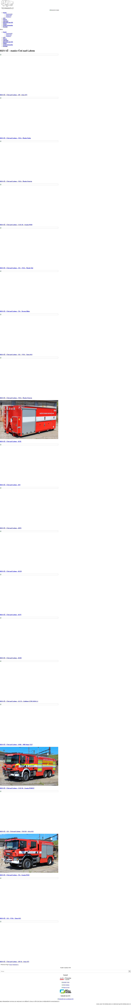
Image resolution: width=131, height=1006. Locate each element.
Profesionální (9, 14)
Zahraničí (5, 21)
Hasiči (4, 12)
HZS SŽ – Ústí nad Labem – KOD (11, 658)
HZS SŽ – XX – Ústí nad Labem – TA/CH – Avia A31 (17, 831)
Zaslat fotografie (8, 25)
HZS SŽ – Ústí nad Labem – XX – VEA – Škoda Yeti (16, 268)
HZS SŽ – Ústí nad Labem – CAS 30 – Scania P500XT (17, 788)
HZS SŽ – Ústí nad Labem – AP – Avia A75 (13, 95)
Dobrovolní (9, 15)
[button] (54, 29)
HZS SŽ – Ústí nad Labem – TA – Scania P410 (14, 875)
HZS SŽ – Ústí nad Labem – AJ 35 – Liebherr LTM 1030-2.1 (19, 701)
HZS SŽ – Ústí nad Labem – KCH (11, 571)
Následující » (16, 964)
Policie (5, 19)
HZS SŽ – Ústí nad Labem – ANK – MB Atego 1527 (16, 744)
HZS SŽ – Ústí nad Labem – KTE (10, 441)
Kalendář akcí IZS (8, 22)
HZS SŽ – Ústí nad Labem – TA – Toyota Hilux (15, 311)
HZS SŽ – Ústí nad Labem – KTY (10, 614)
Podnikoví (8, 16)
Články (5, 24)
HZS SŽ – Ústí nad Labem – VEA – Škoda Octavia (16, 181)
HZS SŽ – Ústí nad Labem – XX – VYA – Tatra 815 (16, 354)
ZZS (4, 18)
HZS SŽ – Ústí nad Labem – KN (10, 485)
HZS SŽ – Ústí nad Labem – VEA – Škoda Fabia (15, 138)
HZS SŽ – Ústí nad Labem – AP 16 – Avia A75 (14, 961)
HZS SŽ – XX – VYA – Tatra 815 (10, 918)
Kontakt (5, 27)
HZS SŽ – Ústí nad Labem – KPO (10, 528)
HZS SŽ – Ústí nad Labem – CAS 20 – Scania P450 (16, 224)
